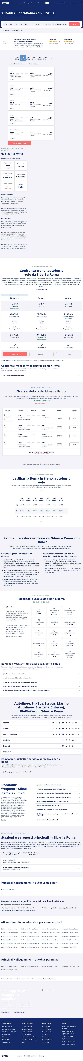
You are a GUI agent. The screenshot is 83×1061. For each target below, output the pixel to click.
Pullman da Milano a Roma (29, 929)
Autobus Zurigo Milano (29, 1037)
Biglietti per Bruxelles (69, 1041)
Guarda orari (7, 188)
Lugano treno (6, 1039)
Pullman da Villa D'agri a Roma (71, 966)
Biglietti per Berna (68, 1036)
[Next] (51, 58)
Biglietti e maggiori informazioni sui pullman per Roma (19, 910)
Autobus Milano (27, 1029)
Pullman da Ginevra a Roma (9, 929)
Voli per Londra (47, 1032)
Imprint (19, 1056)
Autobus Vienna (27, 1032)
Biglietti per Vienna (68, 1034)
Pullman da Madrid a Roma (9, 933)
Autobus (18, 3)
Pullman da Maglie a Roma (29, 966)
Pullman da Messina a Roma (30, 943)
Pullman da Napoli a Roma (9, 936)
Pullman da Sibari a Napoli (50, 947)
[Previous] (17, 499)
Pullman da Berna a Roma (49, 936)
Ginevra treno (6, 1034)
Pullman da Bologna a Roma (30, 947)
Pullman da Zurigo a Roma (70, 929)
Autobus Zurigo (27, 1026)
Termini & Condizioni (30, 1056)
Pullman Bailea (26, 1034)
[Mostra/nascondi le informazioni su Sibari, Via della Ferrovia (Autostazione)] (79, 869)
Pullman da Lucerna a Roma (50, 940)
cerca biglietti (7, 168)
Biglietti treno (6, 1023)
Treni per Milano (7, 1026)
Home (3, 979)
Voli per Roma (46, 1029)
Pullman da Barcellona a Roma (51, 933)
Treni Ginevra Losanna (9, 1032)
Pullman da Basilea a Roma (50, 929)
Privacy (41, 1056)
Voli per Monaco (47, 1039)
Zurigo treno (6, 1042)
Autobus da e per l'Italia (29, 1039)
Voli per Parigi (46, 1026)
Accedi (80, 3)
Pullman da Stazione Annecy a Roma (12, 943)
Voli (24, 3)
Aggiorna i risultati (40, 403)
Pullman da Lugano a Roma (70, 943)
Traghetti (29, 3)
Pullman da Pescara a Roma (9, 970)
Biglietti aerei (46, 1023)
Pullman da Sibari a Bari (8, 889)
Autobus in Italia (19, 979)
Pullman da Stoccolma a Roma (51, 943)
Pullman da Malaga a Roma (9, 940)
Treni (13, 3)
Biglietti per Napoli (68, 1031)
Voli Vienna (45, 1042)
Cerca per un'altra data (42, 453)
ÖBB (3, 1037)
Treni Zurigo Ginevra (8, 1029)
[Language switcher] (48, 3)
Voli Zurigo (45, 1034)
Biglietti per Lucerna (68, 1039)
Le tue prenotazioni (59, 3)
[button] (38, 24)
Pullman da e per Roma (34, 979)
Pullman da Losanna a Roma (30, 936)
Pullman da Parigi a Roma (29, 933)
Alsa (23, 1042)
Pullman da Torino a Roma (9, 947)
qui (59, 464)
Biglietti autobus (27, 1023)
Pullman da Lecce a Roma (29, 940)
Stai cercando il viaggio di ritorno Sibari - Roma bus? (18, 908)
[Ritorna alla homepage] (6, 3)
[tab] (17, 63)
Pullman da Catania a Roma (70, 933)
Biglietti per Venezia (68, 1044)
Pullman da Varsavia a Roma (70, 936)
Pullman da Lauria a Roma (9, 966)
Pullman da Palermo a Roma (70, 940)
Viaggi (64, 1023)
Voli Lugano (45, 1037)
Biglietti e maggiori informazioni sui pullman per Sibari (59, 908)
